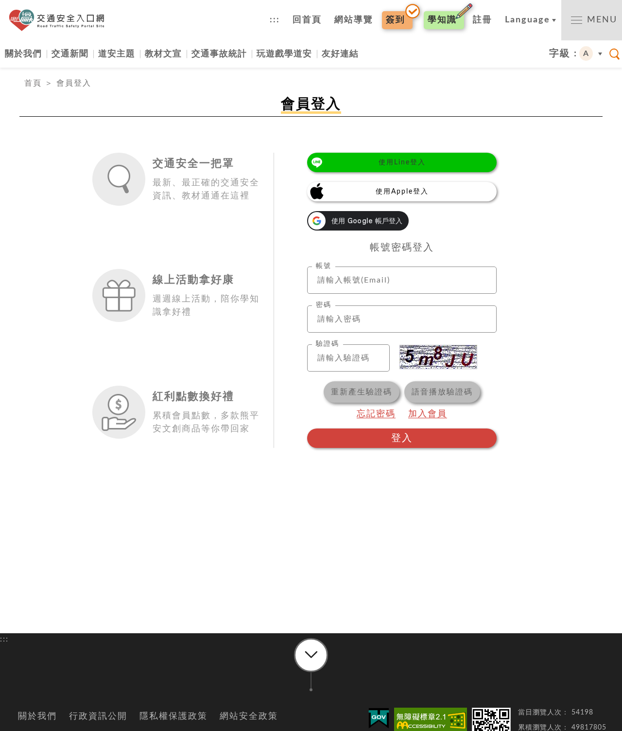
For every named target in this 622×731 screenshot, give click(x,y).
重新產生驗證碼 (361, 392)
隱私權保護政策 (173, 716)
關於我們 (23, 54)
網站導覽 (353, 20)
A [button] (586, 53)
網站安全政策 (249, 716)
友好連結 (340, 54)
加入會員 (427, 414)
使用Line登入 (402, 162)
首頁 (33, 83)
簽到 (395, 20)
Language (527, 20)
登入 (402, 438)
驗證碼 (327, 343)
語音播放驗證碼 (442, 392)
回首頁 (307, 20)
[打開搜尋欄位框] (614, 54)
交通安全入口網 (59, 20)
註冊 (482, 20)
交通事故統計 (219, 54)
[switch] (591, 20)
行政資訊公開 (98, 716)
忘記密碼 (376, 414)
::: (275, 20)
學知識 (442, 20)
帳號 (323, 266)
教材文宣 (163, 54)
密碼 (323, 305)
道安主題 (116, 54)
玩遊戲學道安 (284, 54)
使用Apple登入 (402, 191)
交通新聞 (70, 54)
